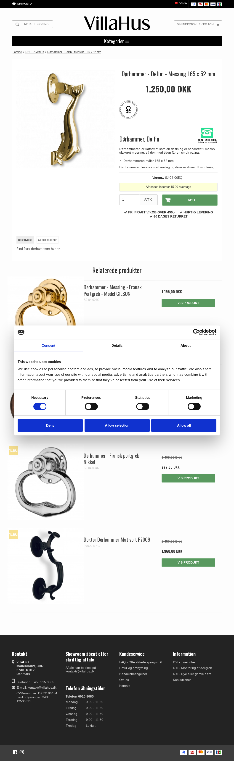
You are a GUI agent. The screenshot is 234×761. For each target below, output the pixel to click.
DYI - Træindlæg (185, 662)
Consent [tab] (48, 345)
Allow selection (117, 425)
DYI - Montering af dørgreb (192, 668)
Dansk (182, 3)
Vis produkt (188, 303)
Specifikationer (47, 239)
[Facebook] (15, 752)
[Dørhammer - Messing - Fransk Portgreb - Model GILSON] (46, 314)
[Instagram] (22, 752)
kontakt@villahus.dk (42, 687)
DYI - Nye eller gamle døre (192, 674)
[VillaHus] (117, 23)
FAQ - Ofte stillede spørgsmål (140, 662)
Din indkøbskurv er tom (195, 24)
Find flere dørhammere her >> (38, 248)
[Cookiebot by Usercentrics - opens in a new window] (196, 332)
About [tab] (186, 345)
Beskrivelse (25, 239)
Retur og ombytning (133, 668)
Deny (50, 425)
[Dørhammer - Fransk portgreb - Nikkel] (46, 482)
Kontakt (124, 686)
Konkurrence (182, 680)
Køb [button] (191, 200)
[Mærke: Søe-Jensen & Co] (130, 111)
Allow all (184, 425)
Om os (124, 680)
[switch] (91, 406)
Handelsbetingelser (133, 674)
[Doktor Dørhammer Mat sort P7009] (46, 566)
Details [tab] (117, 345)
